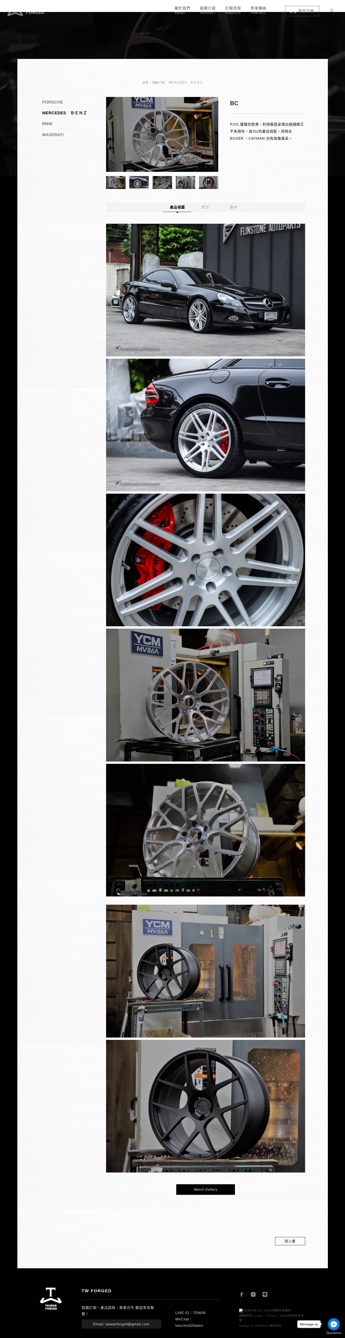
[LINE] (268, 1294)
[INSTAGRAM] (257, 1294)
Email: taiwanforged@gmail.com (121, 1324)
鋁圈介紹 (158, 82)
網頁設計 (276, 1325)
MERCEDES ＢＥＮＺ (186, 82)
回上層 (290, 1241)
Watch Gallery (206, 1189)
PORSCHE (52, 102)
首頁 (145, 82)
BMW (47, 124)
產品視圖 (177, 207)
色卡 (234, 207)
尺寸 (205, 207)
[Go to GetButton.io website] (333, 1333)
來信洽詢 (306, 11)
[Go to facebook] (334, 1324)
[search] (333, 11)
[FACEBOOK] (245, 1294)
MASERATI (53, 135)
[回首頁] (26, 10)
